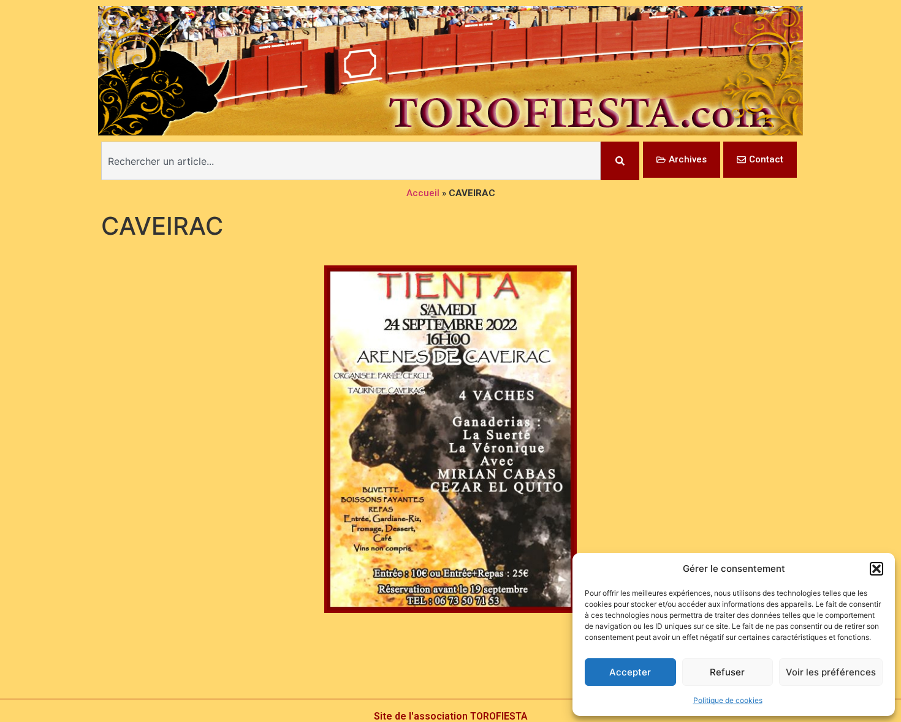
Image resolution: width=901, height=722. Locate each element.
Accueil (422, 193)
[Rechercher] (620, 161)
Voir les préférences (831, 672)
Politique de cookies (727, 700)
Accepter (630, 672)
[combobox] (351, 161)
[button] (876, 569)
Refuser (727, 672)
